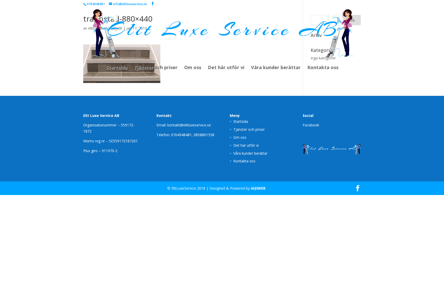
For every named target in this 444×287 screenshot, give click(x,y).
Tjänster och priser (156, 68)
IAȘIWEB (258, 188)
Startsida (116, 68)
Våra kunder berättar (276, 68)
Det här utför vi (226, 68)
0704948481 (181, 134)
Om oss (192, 68)
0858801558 (204, 134)
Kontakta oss (322, 68)
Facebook (311, 125)
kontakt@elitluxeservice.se (189, 125)
